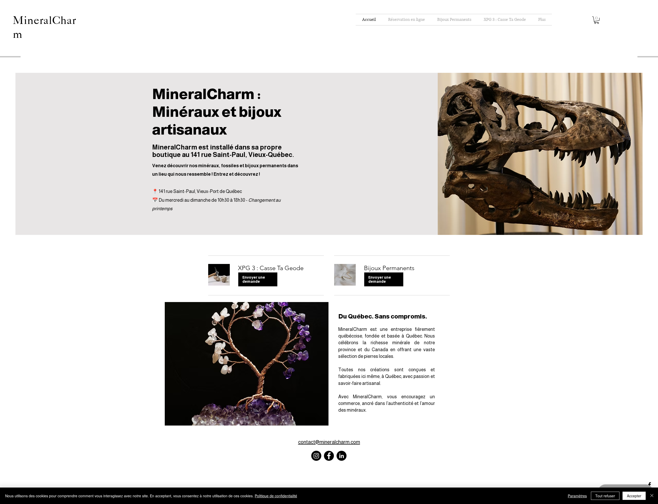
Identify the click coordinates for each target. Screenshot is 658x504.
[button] (596, 20)
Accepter (634, 495)
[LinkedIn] (341, 456)
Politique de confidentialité (276, 495)
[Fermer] (652, 496)
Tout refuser (605, 495)
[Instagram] (316, 456)
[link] (281, 268)
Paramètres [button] (577, 495)
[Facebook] (329, 456)
